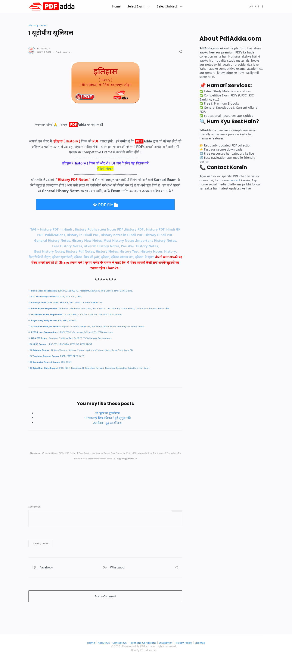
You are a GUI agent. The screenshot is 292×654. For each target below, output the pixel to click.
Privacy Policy (183, 643)
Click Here (105, 168)
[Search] (257, 6)
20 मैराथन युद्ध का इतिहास (107, 423)
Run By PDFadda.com (143, 650)
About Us (104, 643)
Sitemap (200, 643)
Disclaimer (165, 643)
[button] (251, 6)
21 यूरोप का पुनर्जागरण (107, 413)
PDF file (105, 205)
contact (235, 180)
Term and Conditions (142, 643)
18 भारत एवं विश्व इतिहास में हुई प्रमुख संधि (107, 418)
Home (91, 643)
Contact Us (119, 643)
